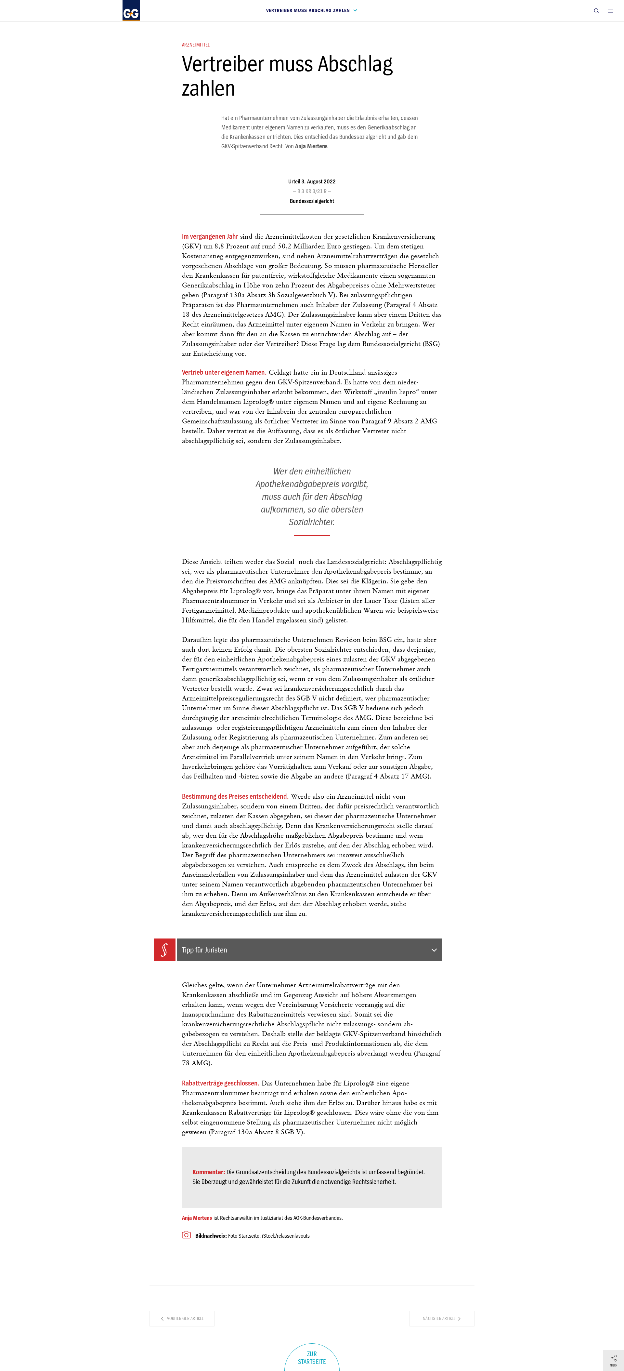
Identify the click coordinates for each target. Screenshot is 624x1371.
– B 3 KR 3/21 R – (312, 191)
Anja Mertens (197, 1218)
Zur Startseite (312, 1358)
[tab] (298, 950)
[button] (596, 10)
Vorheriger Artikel (185, 1318)
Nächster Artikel (439, 1318)
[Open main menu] (610, 10)
